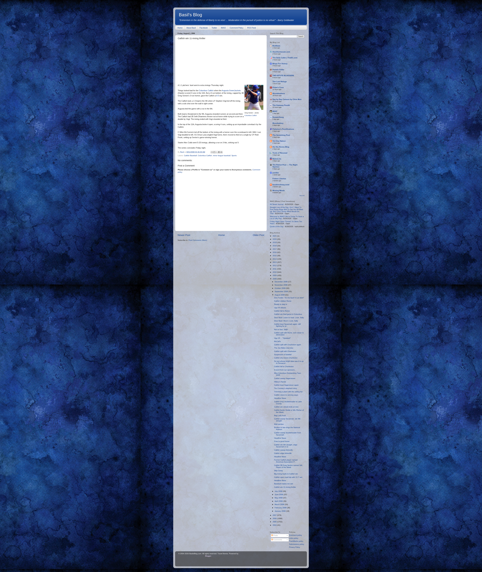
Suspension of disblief (282, 355)
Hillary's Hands (280, 382)
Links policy (293, 538)
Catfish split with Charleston (285, 351)
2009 (275, 275)
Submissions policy (296, 544)
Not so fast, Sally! (281, 329)
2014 (275, 259)
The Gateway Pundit (281, 105)
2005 (275, 522)
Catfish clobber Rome (282, 301)
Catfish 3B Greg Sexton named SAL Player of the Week (288, 466)
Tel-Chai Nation (279, 141)
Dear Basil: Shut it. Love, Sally (286, 321)
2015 (275, 256)
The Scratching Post (281, 135)
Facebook (204, 28)
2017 (275, 249)
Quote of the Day (276, 226)
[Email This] (212, 152)
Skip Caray (278, 471)
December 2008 (281, 282)
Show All (301, 195)
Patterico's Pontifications (283, 129)
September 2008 (281, 291)
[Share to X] (216, 152)
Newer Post (184, 235)
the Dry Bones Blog (281, 147)
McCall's (277, 341)
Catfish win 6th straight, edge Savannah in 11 (285, 446)
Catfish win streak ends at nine (286, 407)
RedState (276, 46)
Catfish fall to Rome (282, 311)
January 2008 (280, 511)
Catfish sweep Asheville (283, 450)
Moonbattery (278, 123)
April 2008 (279, 501)
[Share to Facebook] (219, 152)
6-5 (217, 96)
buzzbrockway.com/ (281, 185)
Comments (277, 540)
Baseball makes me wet (283, 484)
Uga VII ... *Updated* (282, 338)
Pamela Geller (278, 70)
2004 (275, 525)
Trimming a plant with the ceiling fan (288, 392)
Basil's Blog (190, 14)
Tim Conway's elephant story (285, 388)
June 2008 (279, 494)
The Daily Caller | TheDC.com (285, 58)
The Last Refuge (280, 82)
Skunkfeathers (279, 93)
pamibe (276, 173)
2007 (275, 515)
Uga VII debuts (280, 308)
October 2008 (280, 288)
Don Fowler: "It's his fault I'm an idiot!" (289, 298)
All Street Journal (276, 204)
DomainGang (278, 117)
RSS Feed (251, 28)
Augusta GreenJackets (231, 91)
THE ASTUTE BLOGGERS (283, 76)
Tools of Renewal (280, 153)
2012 (275, 265)
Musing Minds (279, 191)
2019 (275, 242)
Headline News (280, 398)
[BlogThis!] (214, 152)
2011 (275, 269)
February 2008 (281, 508)
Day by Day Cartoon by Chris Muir (287, 99)
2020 (275, 239)
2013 (275, 262)
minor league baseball (221, 156)
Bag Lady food (280, 415)
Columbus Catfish (251, 115)
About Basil (191, 28)
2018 (275, 246)
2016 (275, 252)
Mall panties (279, 424)
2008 (275, 279)
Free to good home (281, 441)
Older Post (258, 235)
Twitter (214, 28)
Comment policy (295, 535)
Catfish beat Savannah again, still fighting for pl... (287, 325)
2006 (275, 518)
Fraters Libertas (279, 179)
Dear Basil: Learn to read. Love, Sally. (289, 318)
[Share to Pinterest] (221, 152)
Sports (234, 156)
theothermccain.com (281, 52)
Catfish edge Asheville (283, 453)
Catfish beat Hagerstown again (286, 385)
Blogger (208, 556)
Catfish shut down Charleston (285, 358)
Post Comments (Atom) (198, 240)
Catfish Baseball (190, 156)
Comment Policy (236, 28)
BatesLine (277, 159)
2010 (275, 272)
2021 (275, 236)
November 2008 (281, 285)
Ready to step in (280, 304)
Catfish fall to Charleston (284, 366)
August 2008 (280, 295)
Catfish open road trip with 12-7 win (288, 477)
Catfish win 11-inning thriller (285, 487)
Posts (275, 535)
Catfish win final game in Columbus (288, 314)
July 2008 (279, 491)
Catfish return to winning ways (286, 395)
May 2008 (279, 498)
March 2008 (280, 504)
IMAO (223, 28)
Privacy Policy (294, 547)
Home (180, 28)
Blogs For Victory (280, 64)
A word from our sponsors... (285, 370)
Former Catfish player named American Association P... (285, 461)
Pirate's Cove (278, 87)
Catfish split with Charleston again (287, 345)
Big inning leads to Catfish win (286, 474)
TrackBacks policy (296, 541)
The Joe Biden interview (283, 348)
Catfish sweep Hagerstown (284, 378)
